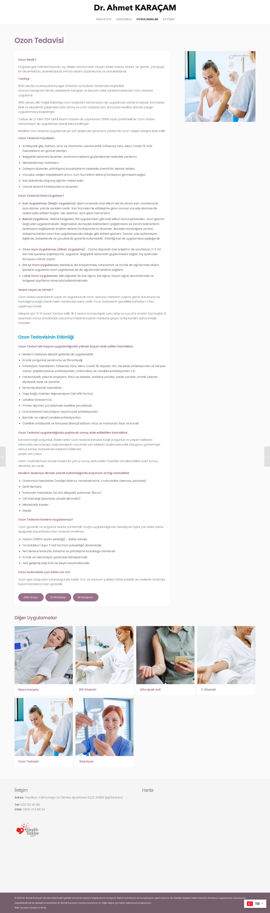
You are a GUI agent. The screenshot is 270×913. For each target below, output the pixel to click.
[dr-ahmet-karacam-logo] (135, 7)
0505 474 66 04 (34, 809)
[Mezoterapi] (3, 456)
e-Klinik (42, 907)
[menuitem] (103, 19)
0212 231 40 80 (30, 805)
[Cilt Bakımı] (267, 456)
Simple (33, 907)
